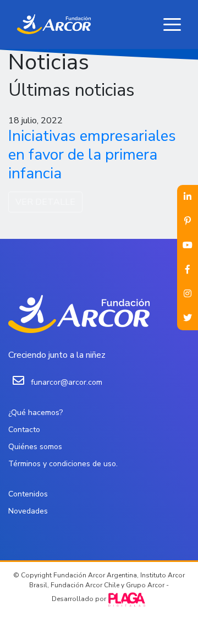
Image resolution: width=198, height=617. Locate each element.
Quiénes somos (35, 446)
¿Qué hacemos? (35, 412)
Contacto (24, 429)
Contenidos (28, 494)
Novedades (28, 511)
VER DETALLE (45, 202)
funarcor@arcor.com (66, 382)
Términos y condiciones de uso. (63, 463)
